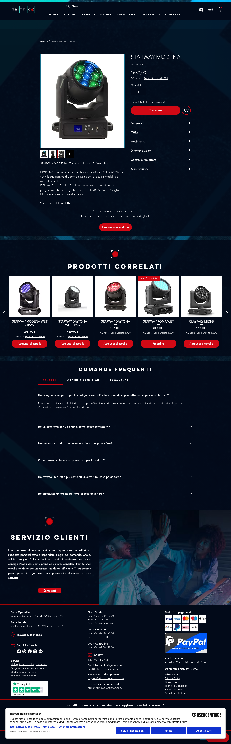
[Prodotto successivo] (227, 313)
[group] (115, 313)
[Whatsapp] (35, 651)
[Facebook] (19, 651)
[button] (221, 9)
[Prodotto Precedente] (3, 313)
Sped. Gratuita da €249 (156, 78)
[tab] (50, 380)
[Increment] (143, 91)
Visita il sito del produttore (56, 203)
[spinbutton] (138, 91)
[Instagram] (24, 651)
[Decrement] (133, 91)
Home (44, 41)
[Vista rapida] (29, 296)
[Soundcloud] (41, 651)
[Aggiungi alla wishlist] (186, 110)
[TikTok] (30, 651)
